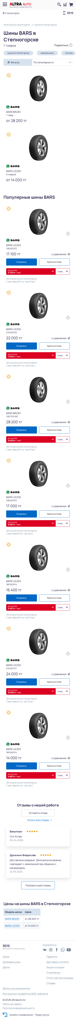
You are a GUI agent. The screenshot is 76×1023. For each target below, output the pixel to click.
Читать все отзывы (38, 820)
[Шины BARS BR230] (38, 88)
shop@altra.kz (50, 944)
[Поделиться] (55, 44)
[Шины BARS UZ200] (38, 148)
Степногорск (12, 13)
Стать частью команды (59, 978)
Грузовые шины (11, 962)
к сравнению (59, 254)
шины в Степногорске (18, 52)
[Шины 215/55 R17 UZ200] (38, 642)
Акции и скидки (55, 967)
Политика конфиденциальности (19, 1008)
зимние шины (47, 52)
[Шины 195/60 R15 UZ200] (38, 474)
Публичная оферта (12, 1004)
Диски (6, 967)
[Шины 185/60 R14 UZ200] (38, 726)
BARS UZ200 (12, 925)
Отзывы (50, 983)
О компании (53, 972)
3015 (70, 13)
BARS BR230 (12, 918)
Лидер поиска (42, 1014)
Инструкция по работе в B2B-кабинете (25, 993)
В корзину (21, 261)
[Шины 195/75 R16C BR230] (38, 390)
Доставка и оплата (57, 962)
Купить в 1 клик (54, 261)
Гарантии (51, 956)
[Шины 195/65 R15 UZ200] (38, 222)
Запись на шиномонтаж (16, 988)
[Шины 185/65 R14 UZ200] (38, 558)
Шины (6, 956)
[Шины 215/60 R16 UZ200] (38, 306)
